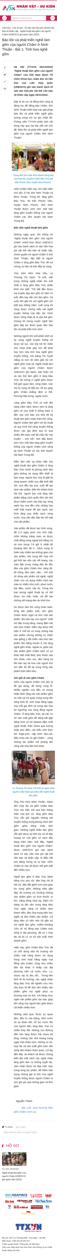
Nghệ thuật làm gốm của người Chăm (20, 1132)
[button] (52, 18)
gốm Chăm (21, 1127)
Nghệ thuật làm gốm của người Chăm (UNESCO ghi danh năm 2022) (14, 1176)
